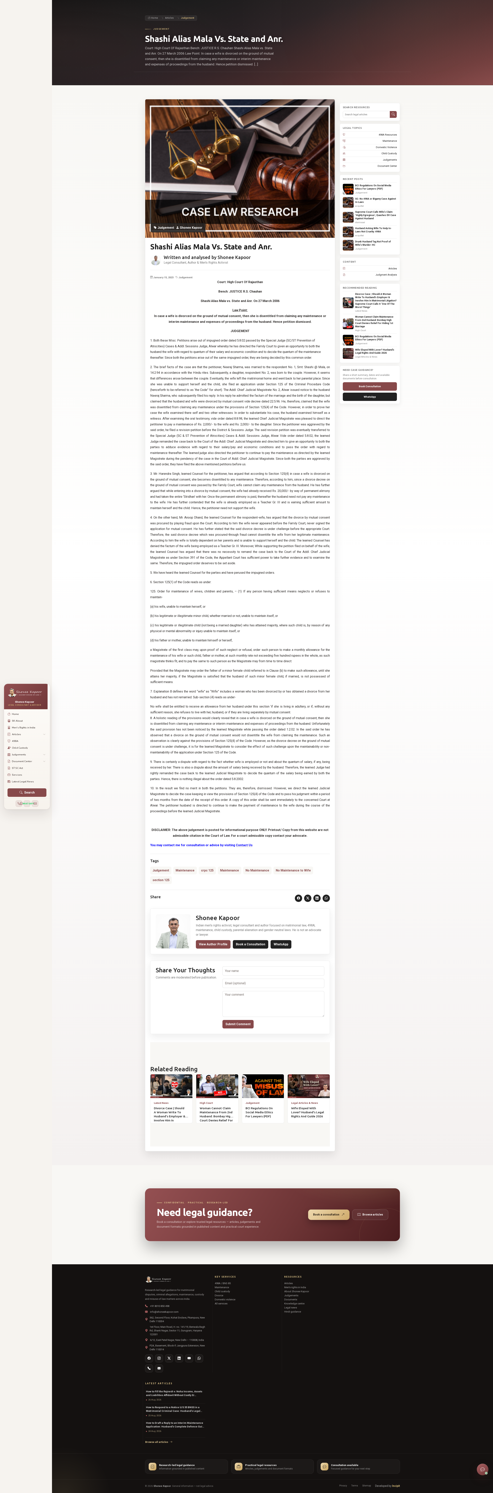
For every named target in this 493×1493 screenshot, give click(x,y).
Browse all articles (156, 1442)
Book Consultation (370, 386)
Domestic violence (225, 1299)
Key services (225, 1276)
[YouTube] (189, 1358)
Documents (290, 1299)
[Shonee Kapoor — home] (175, 1279)
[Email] (35, 803)
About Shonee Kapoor (296, 1291)
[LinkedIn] (179, 1358)
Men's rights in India (295, 1287)
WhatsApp (281, 944)
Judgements (390, 159)
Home (154, 18)
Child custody (222, 1291)
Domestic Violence (386, 147)
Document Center (387, 165)
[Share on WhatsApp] (326, 898)
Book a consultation (326, 1214)
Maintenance (390, 140)
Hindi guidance (292, 1311)
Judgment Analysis (386, 274)
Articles (169, 18)
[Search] (393, 114)
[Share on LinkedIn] (317, 898)
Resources (293, 1276)
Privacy (343, 1485)
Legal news (290, 1307)
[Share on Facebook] (298, 898)
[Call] (19, 803)
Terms (354, 1485)
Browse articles (372, 1214)
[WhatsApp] (199, 1358)
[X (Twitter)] (169, 1358)
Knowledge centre (294, 1303)
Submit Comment (238, 1024)
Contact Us (244, 845)
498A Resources (388, 134)
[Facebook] (149, 1358)
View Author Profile (213, 944)
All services (221, 1303)
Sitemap (366, 1485)
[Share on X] (307, 898)
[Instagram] (159, 1358)
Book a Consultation (250, 944)
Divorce (219, 1295)
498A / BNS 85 (223, 1283)
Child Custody (389, 153)
